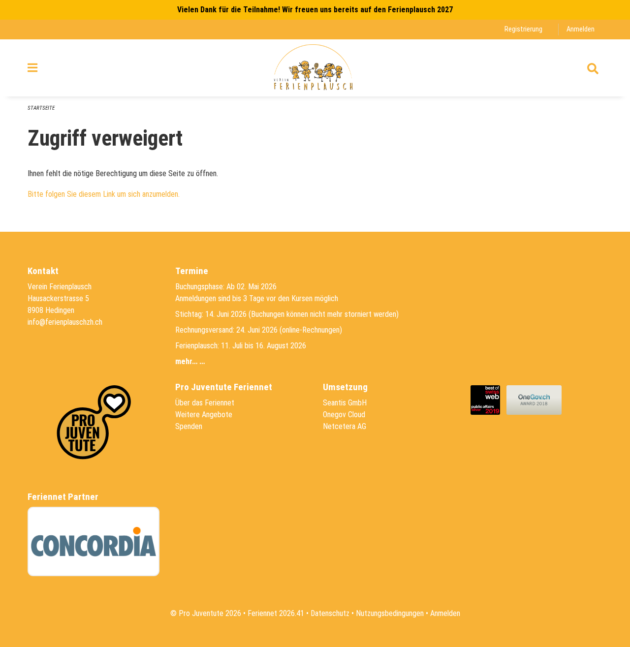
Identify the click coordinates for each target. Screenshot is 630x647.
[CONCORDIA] (93, 541)
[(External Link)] (488, 399)
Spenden (188, 426)
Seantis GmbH (345, 402)
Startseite (41, 108)
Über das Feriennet (204, 402)
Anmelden (581, 29)
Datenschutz (330, 613)
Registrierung (523, 29)
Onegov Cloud (344, 414)
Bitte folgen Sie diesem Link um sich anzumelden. (104, 194)
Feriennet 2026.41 (276, 613)
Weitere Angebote (203, 414)
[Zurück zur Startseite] (315, 68)
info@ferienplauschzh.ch (65, 322)
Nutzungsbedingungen (390, 613)
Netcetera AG (344, 426)
